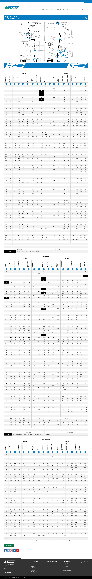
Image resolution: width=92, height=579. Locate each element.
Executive (32, 566)
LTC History (33, 567)
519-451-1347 (46, 64)
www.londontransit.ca (46, 66)
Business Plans (65, 566)
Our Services (66, 9)
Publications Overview (67, 570)
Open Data (33, 570)
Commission (33, 565)
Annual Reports (65, 565)
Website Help (33, 572)
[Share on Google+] (11, 550)
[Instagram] (87, 562)
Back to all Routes (9, 545)
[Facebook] (84, 562)
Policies (64, 568)
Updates (59, 9)
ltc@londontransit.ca (8, 572)
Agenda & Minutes (50, 565)
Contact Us (85, 9)
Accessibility (76, 9)
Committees (33, 563)
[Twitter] (81, 562)
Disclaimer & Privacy (34, 571)
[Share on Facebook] (5, 550)
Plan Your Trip (45, 9)
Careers (48, 563)
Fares (52, 9)
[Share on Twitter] (8, 550)
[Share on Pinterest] (17, 550)
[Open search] (86, 2)
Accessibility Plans (66, 563)
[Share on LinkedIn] (14, 550)
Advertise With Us (34, 568)
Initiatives (64, 567)
